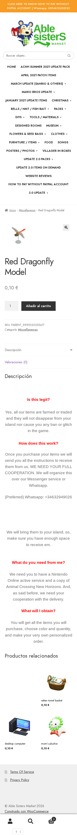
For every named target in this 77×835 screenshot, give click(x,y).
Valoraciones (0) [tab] (16, 362)
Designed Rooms (28, 126)
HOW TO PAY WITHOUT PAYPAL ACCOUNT (38, 184)
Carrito (47, 818)
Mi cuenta (10, 821)
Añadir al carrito (38, 306)
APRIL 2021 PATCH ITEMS (38, 75)
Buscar (31, 821)
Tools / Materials (44, 117)
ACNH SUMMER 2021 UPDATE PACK (45, 67)
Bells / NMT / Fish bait (28, 109)
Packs (58, 109)
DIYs (18, 117)
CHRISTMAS (60, 100)
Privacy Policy (19, 780)
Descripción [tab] (13, 350)
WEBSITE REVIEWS (38, 176)
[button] (66, 227)
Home (11, 67)
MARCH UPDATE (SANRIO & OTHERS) (37, 84)
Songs (63, 142)
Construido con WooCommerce (26, 811)
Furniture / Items (23, 142)
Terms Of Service (22, 772)
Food (49, 142)
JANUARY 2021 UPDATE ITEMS (26, 100)
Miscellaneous (27, 210)
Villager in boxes (57, 151)
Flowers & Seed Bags (26, 134)
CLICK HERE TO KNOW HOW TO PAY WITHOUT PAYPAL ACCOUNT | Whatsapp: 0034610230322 (38, 6)
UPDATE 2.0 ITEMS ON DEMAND (38, 167)
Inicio (12, 210)
